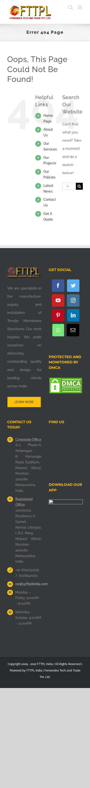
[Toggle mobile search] (70, 7)
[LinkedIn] (73, 315)
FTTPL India (34, 670)
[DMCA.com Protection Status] (66, 381)
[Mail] (73, 330)
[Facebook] (58, 285)
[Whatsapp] (58, 330)
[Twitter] (73, 285)
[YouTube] (58, 300)
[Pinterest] (58, 315)
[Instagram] (73, 300)
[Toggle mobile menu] (80, 7)
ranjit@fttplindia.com (28, 584)
